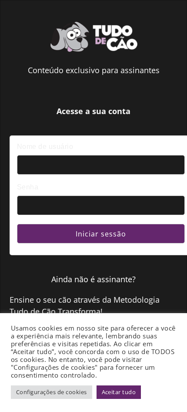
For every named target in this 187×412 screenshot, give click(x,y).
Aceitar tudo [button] (119, 392)
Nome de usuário (45, 146)
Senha (27, 187)
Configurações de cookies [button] (51, 392)
